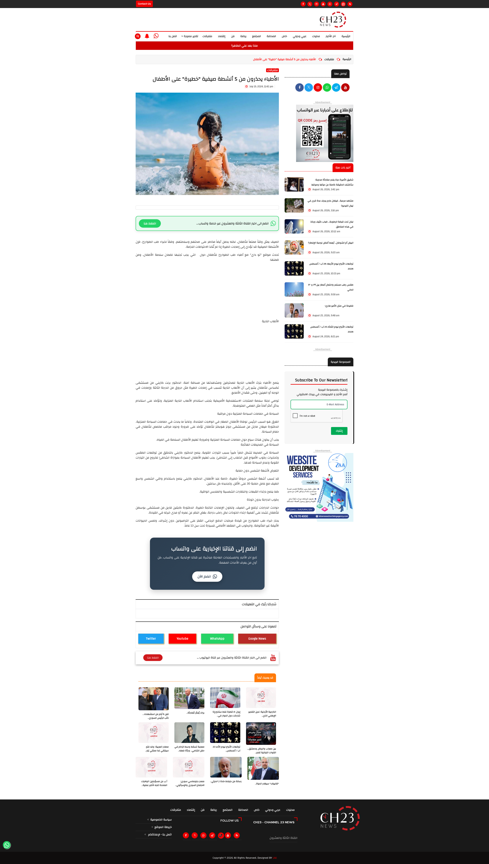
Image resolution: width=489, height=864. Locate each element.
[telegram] (336, 4)
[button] (147, 36)
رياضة (243, 36)
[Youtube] (323, 4)
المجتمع (256, 36)
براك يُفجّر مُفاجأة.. (195, 713)
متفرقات (207, 36)
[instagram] (316, 4)
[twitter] (308, 87)
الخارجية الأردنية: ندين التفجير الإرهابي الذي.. (262, 714)
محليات (316, 36)
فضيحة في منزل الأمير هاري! (339, 306)
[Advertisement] (207, 289)
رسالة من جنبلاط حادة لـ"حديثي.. (226, 781)
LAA (275, 857)
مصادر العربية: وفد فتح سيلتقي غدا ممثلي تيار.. (157, 749)
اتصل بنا (172, 36)
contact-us (144, 3)
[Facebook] (303, 4)
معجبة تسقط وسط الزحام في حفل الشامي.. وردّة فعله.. (189, 749)
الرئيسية (346, 36)
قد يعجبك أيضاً (265, 677)
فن (233, 36)
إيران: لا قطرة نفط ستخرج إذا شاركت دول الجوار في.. (226, 714)
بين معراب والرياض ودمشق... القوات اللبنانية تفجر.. (261, 751)
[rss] (237, 835)
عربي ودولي (299, 36)
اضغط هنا (150, 223)
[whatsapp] (156, 36)
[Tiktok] (221, 835)
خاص (284, 36)
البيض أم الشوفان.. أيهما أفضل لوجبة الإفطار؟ (330, 243)
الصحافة (271, 36)
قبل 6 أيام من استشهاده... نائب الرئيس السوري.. (155, 716)
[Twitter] (309, 4)
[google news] (343, 4)
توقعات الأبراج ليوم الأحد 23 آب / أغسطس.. (226, 749)
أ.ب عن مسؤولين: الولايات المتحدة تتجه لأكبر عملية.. (154, 783)
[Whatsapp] (329, 4)
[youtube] (345, 87)
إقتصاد (221, 36)
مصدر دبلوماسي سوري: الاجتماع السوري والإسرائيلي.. (189, 783)
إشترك (339, 430)
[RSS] (349, 4)
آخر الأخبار (331, 36)
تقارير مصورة (190, 36)
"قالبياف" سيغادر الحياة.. (267, 783)
